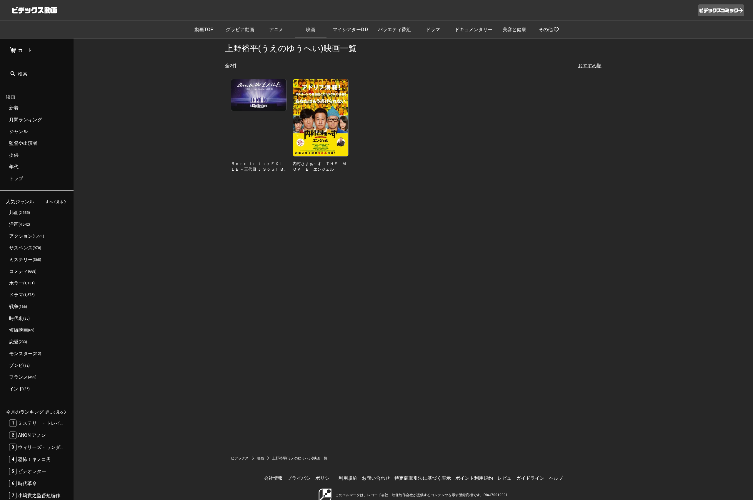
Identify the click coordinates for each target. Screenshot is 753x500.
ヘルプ (556, 478)
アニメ (276, 29)
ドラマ (433, 29)
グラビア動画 (240, 29)
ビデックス (240, 458)
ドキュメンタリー (473, 29)
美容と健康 (514, 29)
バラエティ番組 (394, 29)
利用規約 (348, 478)
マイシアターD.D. (351, 29)
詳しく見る (54, 412)
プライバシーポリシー (310, 478)
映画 (310, 29)
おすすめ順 (590, 65)
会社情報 (273, 478)
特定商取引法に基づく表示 (422, 478)
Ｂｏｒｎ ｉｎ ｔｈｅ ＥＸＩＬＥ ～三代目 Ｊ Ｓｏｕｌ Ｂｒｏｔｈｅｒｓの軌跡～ (257, 169)
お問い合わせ (376, 478)
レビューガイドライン (520, 478)
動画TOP (204, 29)
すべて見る (54, 202)
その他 (546, 29)
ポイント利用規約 (474, 478)
